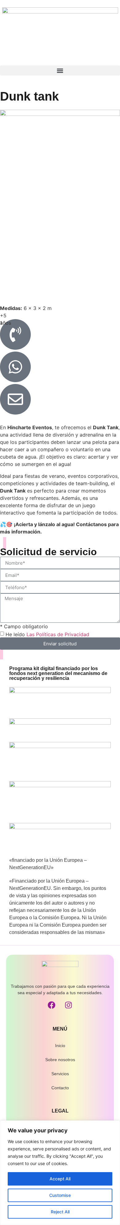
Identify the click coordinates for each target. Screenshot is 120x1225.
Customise (60, 1195)
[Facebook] (51, 1005)
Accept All (60, 1178)
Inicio (60, 1045)
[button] (60, 70)
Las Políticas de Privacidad (57, 634)
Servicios (60, 1073)
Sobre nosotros (60, 1059)
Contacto (60, 1087)
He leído (47, 634)
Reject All (60, 1211)
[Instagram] (68, 1005)
